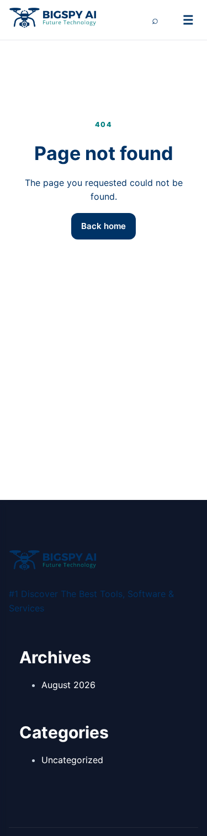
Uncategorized (72, 759)
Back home (103, 226)
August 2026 (68, 684)
